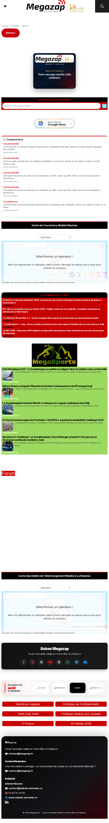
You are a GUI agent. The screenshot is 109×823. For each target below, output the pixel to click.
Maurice (25, 26)
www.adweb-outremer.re (23, 797)
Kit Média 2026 (81, 723)
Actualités (15, 26)
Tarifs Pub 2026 (28, 714)
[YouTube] (50, 662)
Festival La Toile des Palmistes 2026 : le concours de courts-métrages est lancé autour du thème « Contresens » (52, 301)
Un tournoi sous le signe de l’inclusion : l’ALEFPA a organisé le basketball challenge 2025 (53, 419)
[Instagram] (32, 662)
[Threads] (58, 662)
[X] (41, 662)
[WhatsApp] (67, 662)
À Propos (28, 723)
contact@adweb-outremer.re (25, 788)
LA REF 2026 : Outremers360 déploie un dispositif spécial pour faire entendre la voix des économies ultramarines (53, 332)
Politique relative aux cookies (81, 714)
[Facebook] (23, 662)
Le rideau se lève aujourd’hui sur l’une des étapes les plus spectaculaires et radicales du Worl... (57, 406)
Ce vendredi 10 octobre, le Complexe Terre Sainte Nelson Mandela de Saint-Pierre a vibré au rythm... (59, 423)
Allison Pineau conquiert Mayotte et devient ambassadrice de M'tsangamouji (47, 386)
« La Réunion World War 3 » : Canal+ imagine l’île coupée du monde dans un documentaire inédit (50, 318)
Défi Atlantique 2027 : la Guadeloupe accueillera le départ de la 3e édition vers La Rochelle (54, 369)
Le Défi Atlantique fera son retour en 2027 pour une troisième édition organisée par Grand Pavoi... (58, 372)
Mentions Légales (28, 704)
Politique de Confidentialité (81, 704)
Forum (8, 473)
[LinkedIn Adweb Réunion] (6, 802)
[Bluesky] (85, 662)
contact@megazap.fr (21, 753)
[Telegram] (76, 662)
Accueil (5, 26)
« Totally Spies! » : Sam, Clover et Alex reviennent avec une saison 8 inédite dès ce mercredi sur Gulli (53, 324)
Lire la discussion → (11, 152)
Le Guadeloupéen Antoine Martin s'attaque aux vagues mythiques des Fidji (45, 403)
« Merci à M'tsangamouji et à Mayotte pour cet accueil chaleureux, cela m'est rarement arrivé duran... (60, 389)
